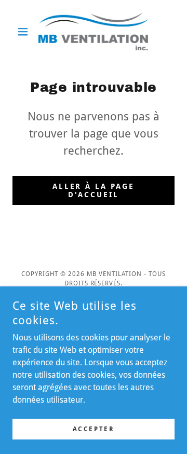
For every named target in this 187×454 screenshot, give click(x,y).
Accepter (94, 429)
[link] (93, 31)
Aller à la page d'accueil (93, 190)
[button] (24, 31)
